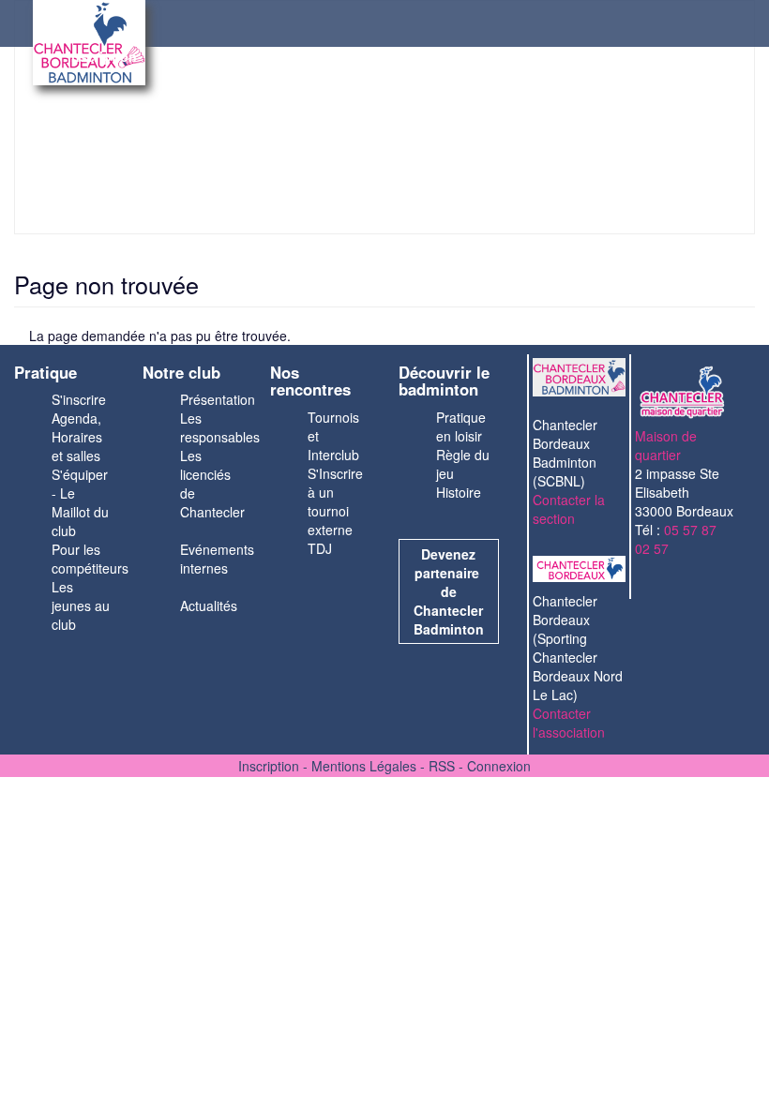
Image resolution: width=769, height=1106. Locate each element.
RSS (442, 765)
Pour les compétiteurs (90, 558)
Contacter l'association (569, 722)
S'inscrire (79, 399)
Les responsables (220, 427)
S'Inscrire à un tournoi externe (335, 501)
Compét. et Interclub (415, 56)
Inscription (102, 56)
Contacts (656, 56)
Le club (303, 56)
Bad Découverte (554, 56)
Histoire (458, 492)
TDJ (320, 548)
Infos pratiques (208, 56)
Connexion (499, 765)
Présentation (217, 399)
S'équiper (80, 474)
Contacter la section (569, 509)
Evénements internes (217, 558)
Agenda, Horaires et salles (77, 437)
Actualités (208, 605)
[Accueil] (47, 47)
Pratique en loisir (461, 426)
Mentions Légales (363, 765)
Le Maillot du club (80, 512)
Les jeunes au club (81, 605)
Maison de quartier (666, 445)
